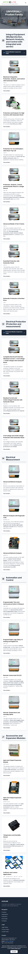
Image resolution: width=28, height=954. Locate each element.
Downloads (4, 918)
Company (4, 920)
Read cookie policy (16, 948)
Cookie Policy (5, 931)
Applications (5, 914)
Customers (4, 916)
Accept (14, 951)
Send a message (9, 941)
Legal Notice (5, 927)
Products (4, 912)
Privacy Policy (5, 929)
